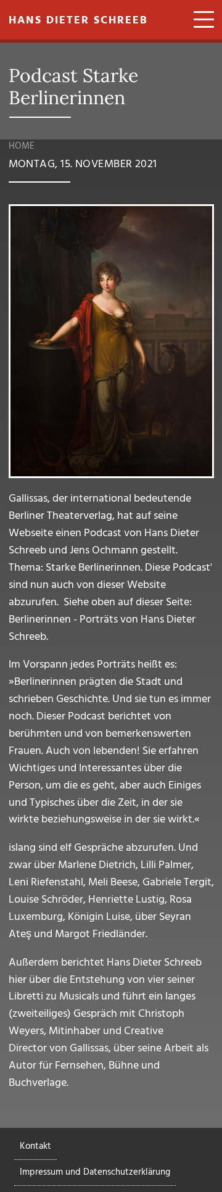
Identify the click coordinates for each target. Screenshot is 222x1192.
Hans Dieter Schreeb (78, 21)
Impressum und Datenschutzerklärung (95, 1172)
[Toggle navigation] (199, 21)
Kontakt (35, 1146)
